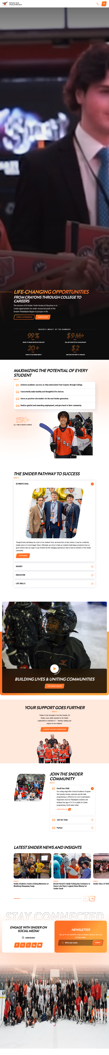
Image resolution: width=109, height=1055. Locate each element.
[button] (92, 898)
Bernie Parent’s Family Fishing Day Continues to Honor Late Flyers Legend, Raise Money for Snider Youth (71, 886)
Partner (59, 828)
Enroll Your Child (63, 788)
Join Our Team (62, 820)
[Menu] (104, 3)
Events (16, 881)
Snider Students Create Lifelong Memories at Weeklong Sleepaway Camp (31, 885)
